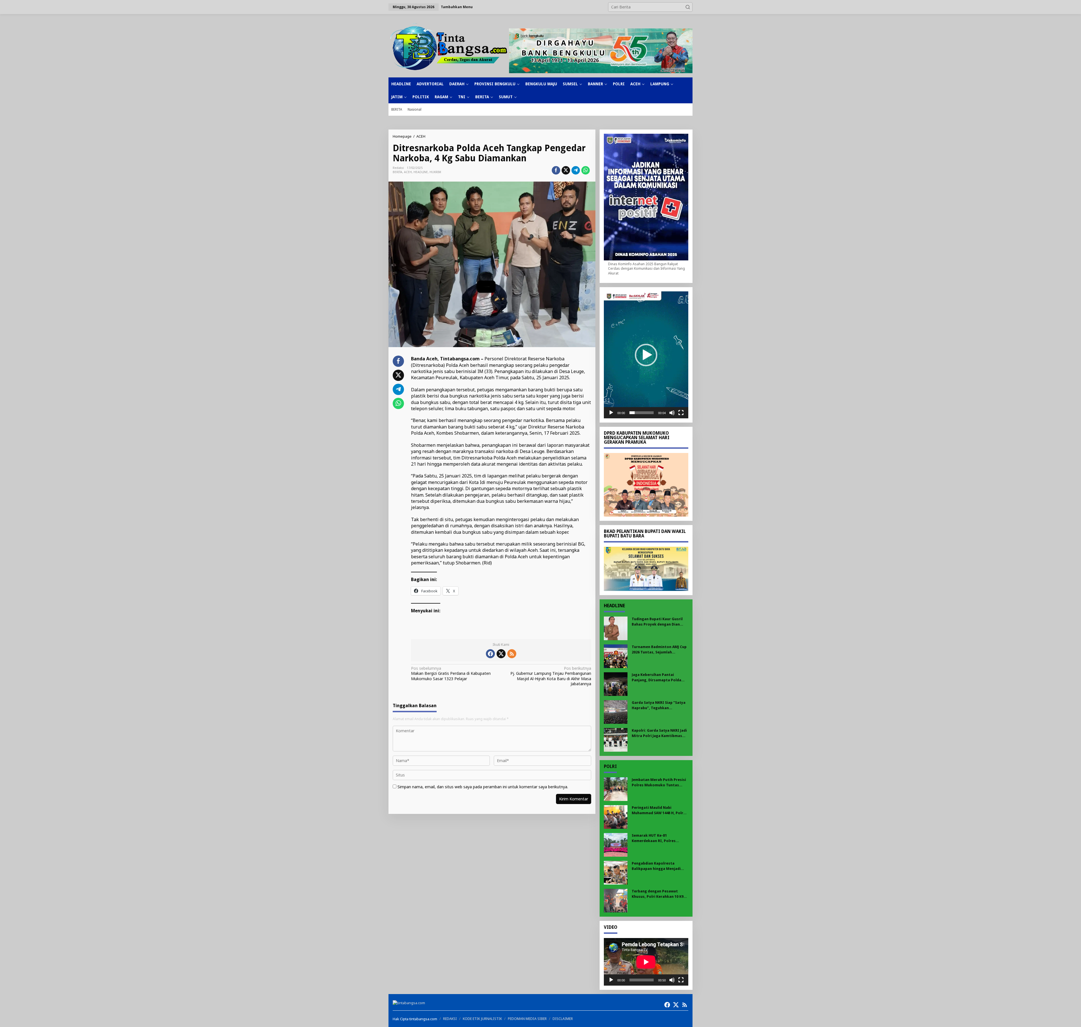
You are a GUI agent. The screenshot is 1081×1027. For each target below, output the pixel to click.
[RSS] (511, 653)
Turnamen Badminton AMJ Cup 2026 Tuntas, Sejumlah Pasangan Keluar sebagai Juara (660, 650)
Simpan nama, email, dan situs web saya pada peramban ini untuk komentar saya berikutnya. (482, 786)
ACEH (408, 172)
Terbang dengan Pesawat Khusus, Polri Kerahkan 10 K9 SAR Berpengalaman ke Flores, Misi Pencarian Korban (659, 894)
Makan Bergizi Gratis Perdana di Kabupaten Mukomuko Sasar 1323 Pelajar (451, 673)
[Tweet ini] (566, 170)
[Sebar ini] (556, 170)
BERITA (397, 172)
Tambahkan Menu (457, 7)
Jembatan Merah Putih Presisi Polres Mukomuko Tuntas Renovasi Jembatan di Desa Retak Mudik (659, 782)
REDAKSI (450, 1019)
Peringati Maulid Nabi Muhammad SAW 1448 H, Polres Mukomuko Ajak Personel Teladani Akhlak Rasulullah (659, 810)
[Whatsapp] (585, 170)
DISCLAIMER (563, 1019)
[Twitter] (501, 653)
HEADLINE (421, 172)
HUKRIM (435, 172)
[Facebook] (490, 653)
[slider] (641, 412)
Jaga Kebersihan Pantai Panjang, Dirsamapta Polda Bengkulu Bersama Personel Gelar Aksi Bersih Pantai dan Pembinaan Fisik (657, 677)
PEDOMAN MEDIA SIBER (527, 1019)
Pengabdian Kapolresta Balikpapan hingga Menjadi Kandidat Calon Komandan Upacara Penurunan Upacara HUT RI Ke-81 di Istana (658, 866)
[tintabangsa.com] (448, 46)
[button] (688, 7)
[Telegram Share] (575, 170)
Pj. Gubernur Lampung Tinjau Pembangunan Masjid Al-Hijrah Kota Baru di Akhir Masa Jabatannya (550, 676)
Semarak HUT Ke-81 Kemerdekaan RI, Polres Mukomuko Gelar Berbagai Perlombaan (656, 838)
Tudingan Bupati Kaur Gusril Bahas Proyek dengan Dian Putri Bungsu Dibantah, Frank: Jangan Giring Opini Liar (659, 622)
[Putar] (611, 413)
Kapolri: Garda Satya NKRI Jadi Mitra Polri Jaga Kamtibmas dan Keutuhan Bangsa (659, 733)
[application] (646, 354)
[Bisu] (672, 413)
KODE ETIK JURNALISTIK (482, 1019)
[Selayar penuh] (681, 413)
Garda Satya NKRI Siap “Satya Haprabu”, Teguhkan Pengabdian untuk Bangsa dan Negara (659, 705)
